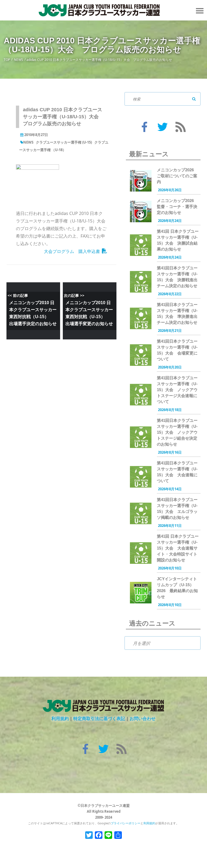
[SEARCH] (194, 99)
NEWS (18, 59)
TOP (7, 59)
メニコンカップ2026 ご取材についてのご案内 (177, 176)
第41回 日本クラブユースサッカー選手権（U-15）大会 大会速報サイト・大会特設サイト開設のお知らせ (178, 548)
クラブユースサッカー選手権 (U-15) (64, 142)
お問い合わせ (143, 718)
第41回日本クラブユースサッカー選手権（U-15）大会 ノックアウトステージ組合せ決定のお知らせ (177, 432)
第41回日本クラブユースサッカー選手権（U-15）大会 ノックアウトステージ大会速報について (177, 390)
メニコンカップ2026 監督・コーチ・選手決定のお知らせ (177, 206)
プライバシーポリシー (125, 823)
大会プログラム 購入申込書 (72, 251)
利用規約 (60, 718)
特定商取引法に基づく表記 (99, 718)
